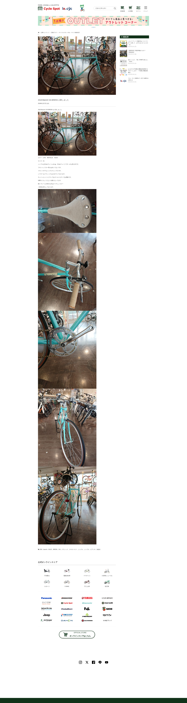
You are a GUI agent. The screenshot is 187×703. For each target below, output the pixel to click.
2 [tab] (93, 27)
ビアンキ (92, 549)
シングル (80, 549)
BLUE (50, 549)
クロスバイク (73, 549)
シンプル (86, 549)
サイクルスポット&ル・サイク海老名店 (69, 32)
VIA (59, 549)
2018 (40, 549)
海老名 (98, 549)
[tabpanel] (93, 21)
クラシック (65, 549)
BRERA (55, 549)
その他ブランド (107, 620)
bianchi (45, 549)
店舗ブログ (54, 32)
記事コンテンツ (45, 32)
